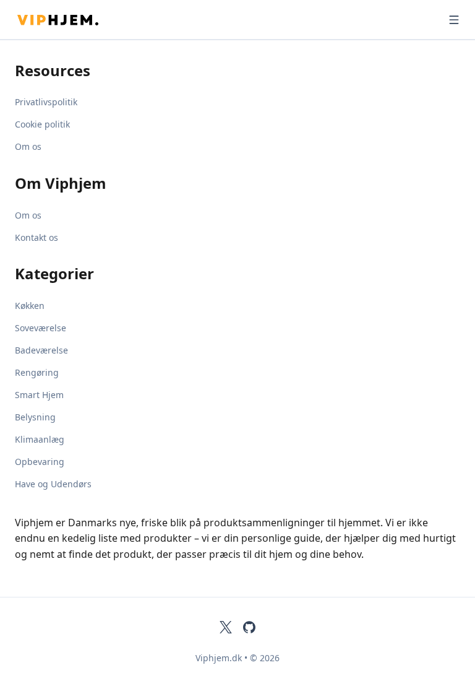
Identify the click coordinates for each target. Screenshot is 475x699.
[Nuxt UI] (77, 20)
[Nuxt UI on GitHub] (249, 627)
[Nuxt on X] (226, 627)
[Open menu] (454, 20)
